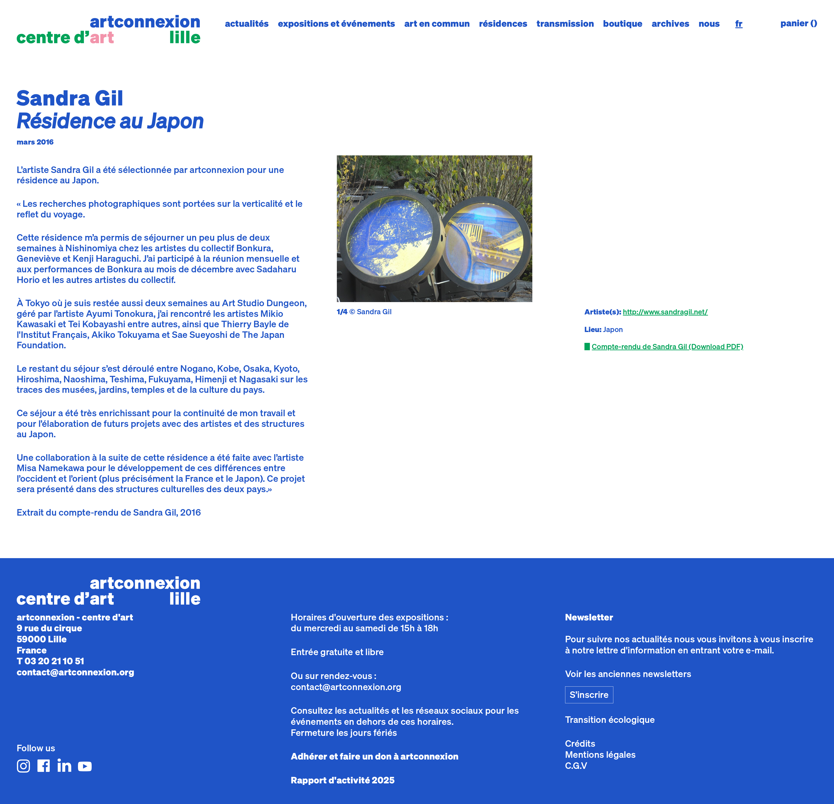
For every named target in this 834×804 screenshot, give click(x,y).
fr (739, 23)
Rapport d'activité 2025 (343, 780)
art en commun (437, 23)
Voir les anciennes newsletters (628, 673)
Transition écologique (610, 719)
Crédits (580, 743)
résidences (503, 23)
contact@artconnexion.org (75, 672)
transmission (565, 23)
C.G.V (576, 765)
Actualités (247, 23)
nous (709, 23)
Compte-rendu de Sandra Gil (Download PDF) (667, 346)
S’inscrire (589, 694)
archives (670, 23)
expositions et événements (336, 23)
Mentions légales (600, 754)
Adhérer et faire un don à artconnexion (374, 756)
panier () (799, 23)
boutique (622, 23)
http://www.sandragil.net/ (665, 311)
